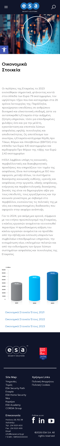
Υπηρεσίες (11, 382)
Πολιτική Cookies (41, 385)
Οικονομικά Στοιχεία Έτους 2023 (25, 326)
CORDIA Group (14, 408)
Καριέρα (10, 402)
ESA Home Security (16, 395)
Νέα (8, 398)
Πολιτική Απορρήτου (43, 382)
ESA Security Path (15, 388)
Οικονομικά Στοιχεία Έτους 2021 (24, 312)
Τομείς (9, 385)
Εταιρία (10, 392)
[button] (4, 50)
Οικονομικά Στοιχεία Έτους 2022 (25, 319)
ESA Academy (13, 405)
